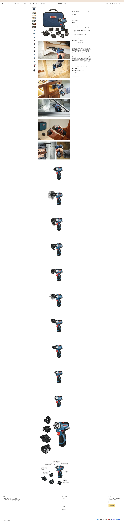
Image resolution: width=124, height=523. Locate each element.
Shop (62, 504)
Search (115, 3)
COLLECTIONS (16, 3)
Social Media (63, 501)
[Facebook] (75, 72)
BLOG (30, 3)
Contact (43, 3)
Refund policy (64, 509)
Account (111, 3)
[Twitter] (76, 72)
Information (63, 506)
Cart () (120, 3)
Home (3, 3)
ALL (11, 3)
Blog (62, 499)
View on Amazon (82, 78)
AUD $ (107, 3)
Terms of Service (64, 507)
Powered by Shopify (7, 520)
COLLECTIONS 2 (24, 3)
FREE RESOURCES (36, 3)
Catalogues (63, 498)
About (8, 3)
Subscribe (112, 505)
